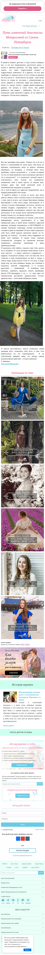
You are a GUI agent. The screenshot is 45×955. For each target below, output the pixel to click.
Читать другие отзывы (21, 721)
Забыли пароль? (39, 819)
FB (18, 892)
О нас (17, 857)
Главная (4, 853)
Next (43, 696)
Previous (2, 696)
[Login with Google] (22, 828)
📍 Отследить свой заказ (29, 26)
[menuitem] (22, 867)
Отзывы (8, 857)
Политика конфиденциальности (22, 845)
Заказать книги (26, 853)
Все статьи (14, 853)
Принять (27, 950)
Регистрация (22, 840)
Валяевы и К (8, 20)
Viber (22, 892)
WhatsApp (28, 892)
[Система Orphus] (25, 644)
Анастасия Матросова (9, 364)
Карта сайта (35, 857)
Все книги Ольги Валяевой (22, 55)
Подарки (25, 857)
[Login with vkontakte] (27, 828)
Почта (3, 892)
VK (13, 892)
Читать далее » (9, 715)
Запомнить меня (8, 819)
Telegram (8, 892)
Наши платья (39, 853)
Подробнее (22, 754)
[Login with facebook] (17, 828)
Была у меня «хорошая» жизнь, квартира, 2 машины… (29, 694)
